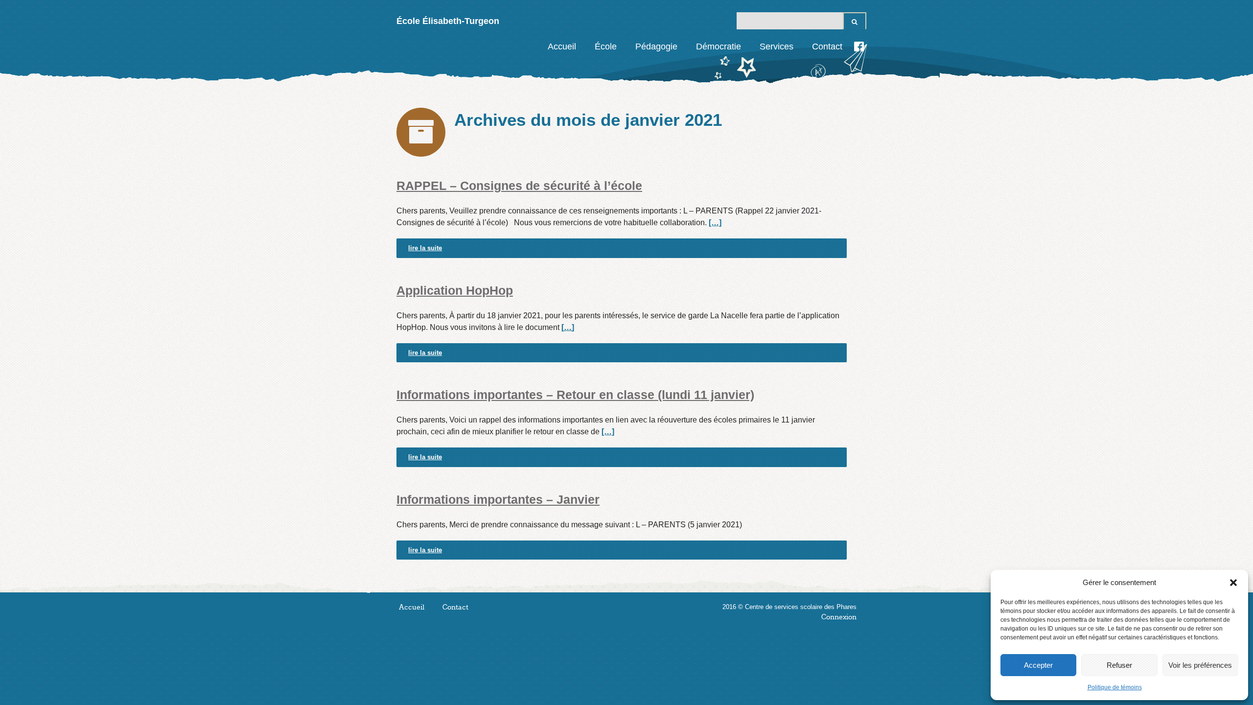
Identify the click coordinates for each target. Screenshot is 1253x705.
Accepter (1038, 665)
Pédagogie (656, 46)
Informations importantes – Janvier (498, 499)
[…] (715, 222)
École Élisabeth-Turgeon (447, 21)
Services (776, 46)
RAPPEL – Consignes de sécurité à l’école (519, 185)
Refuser (1119, 665)
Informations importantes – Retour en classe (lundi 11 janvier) (575, 394)
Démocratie (718, 46)
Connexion (839, 617)
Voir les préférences (1200, 665)
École (606, 46)
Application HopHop (454, 290)
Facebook (859, 46)
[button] (1233, 583)
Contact (827, 46)
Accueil (562, 46)
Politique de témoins (1115, 687)
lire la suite (425, 248)
